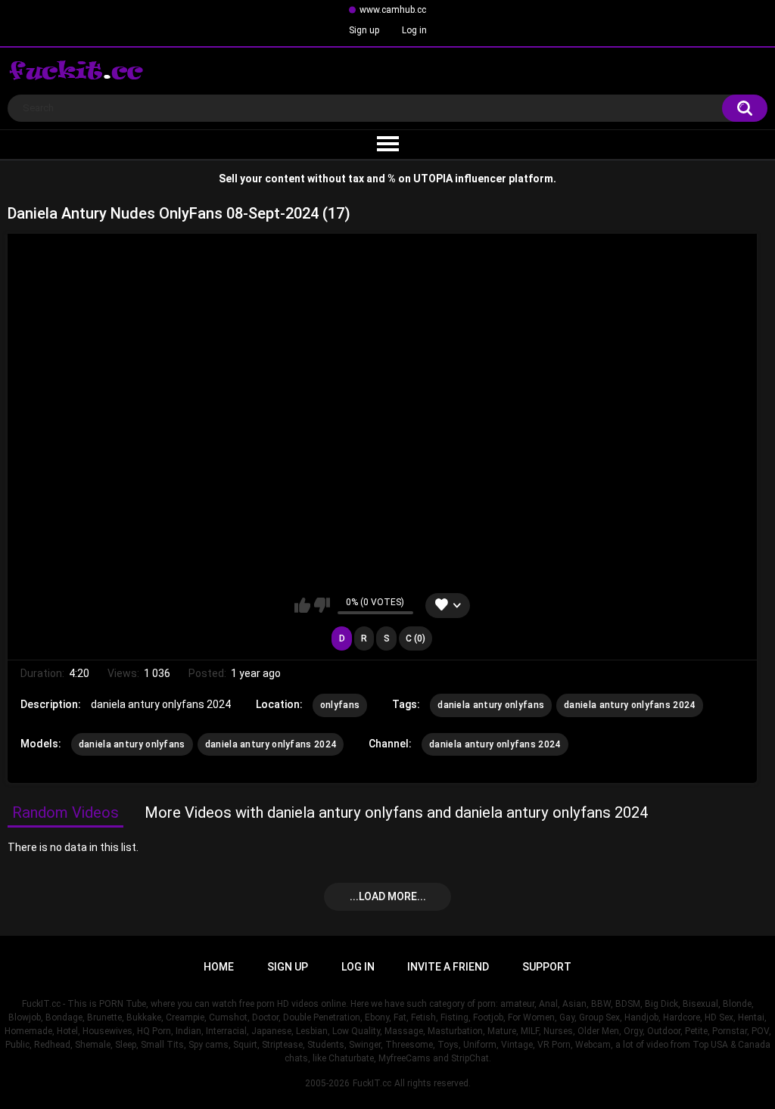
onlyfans (339, 705)
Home (219, 967)
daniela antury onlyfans (490, 705)
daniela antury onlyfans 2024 (629, 705)
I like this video (302, 605)
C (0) (415, 638)
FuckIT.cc (372, 1083)
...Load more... (388, 896)
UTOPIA (433, 178)
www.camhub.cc (392, 10)
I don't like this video (322, 605)
